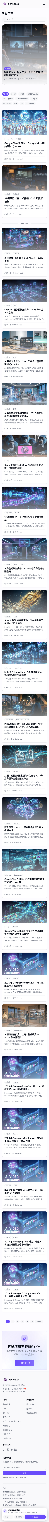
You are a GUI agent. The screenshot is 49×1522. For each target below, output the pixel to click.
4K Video (6, 103)
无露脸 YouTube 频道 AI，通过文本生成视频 (19, 1505)
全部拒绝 (19, 1517)
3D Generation (22, 99)
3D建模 (34, 99)
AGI (15, 103)
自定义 (7, 1517)
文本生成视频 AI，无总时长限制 (15, 1492)
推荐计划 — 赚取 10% (12, 1421)
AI (22, 103)
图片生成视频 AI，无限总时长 (14, 1495)
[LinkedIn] (15, 1449)
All (7, 94)
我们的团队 (7, 1430)
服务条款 (30, 1404)
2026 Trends (33, 94)
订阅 (24, 1473)
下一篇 (39, 1321)
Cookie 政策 (31, 1413)
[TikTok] (11, 1449)
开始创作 (23, 1363)
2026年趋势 (8, 99)
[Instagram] (8, 1449)
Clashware (9, 1389)
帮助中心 (6, 1425)
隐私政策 (30, 1408)
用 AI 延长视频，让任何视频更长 (15, 1502)
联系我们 (6, 1417)
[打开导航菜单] (44, 4)
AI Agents (30, 103)
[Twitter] (4, 1449)
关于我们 (6, 1413)
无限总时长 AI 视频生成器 (12, 1498)
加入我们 (6, 1434)
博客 (5, 1408)
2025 (13, 94)
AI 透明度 (7, 1438)
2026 (22, 94)
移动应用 (6, 1404)
